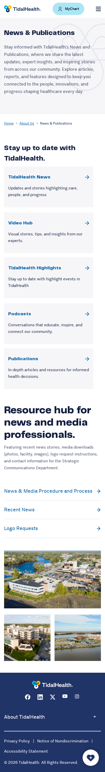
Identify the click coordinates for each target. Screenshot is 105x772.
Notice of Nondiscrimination (62, 741)
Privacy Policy (17, 741)
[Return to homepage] (52, 685)
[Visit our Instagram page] (77, 697)
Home (9, 123)
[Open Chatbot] (91, 758)
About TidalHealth (24, 717)
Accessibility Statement (26, 751)
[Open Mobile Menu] (98, 8)
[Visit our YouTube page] (65, 697)
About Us (26, 123)
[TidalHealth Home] (22, 9)
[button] (68, 9)
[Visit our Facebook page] (27, 697)
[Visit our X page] (52, 697)
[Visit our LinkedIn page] (40, 697)
